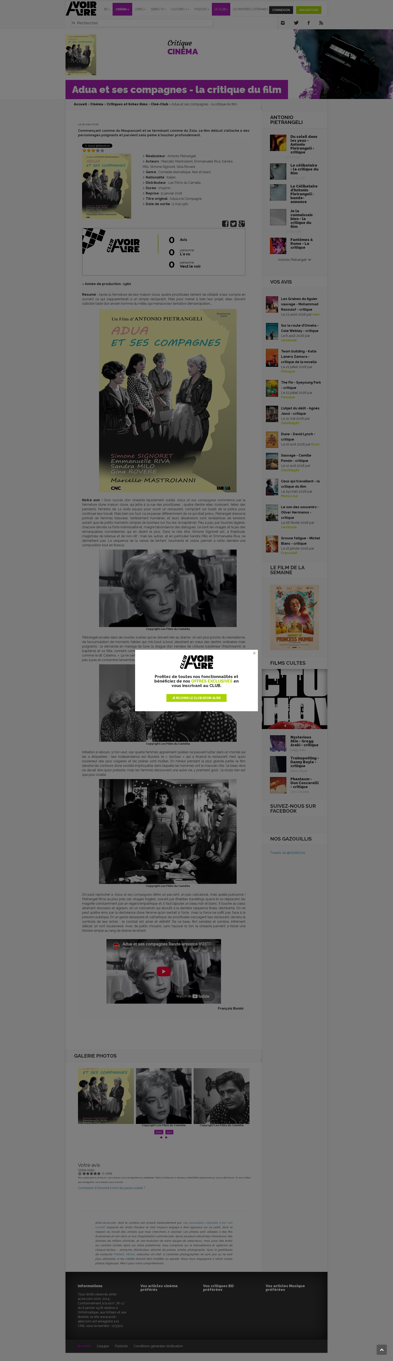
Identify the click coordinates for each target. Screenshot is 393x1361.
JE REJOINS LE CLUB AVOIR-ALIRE (196, 698)
